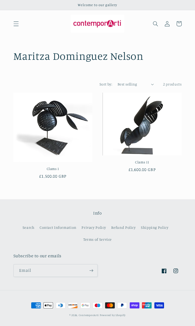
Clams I (53, 169)
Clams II (142, 162)
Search (29, 227)
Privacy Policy (94, 227)
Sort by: (106, 84)
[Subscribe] (91, 270)
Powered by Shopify (113, 315)
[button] (16, 24)
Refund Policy (123, 227)
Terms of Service (97, 239)
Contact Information (58, 227)
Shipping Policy (154, 227)
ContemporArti (89, 315)
